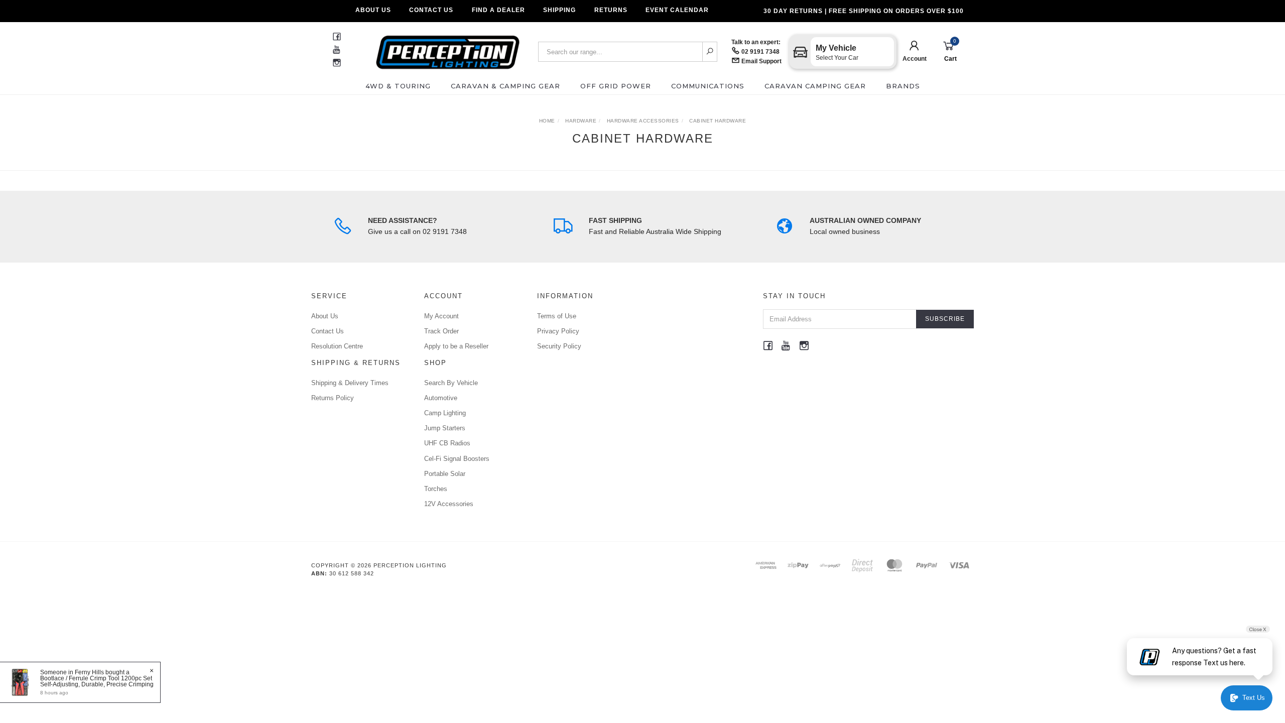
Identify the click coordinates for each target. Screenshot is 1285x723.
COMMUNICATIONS (707, 86)
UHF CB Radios (447, 443)
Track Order (441, 331)
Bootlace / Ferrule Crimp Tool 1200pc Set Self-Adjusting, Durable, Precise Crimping (97, 681)
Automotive (440, 398)
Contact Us (431, 10)
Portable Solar (444, 473)
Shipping (559, 10)
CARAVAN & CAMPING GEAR (505, 86)
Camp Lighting (445, 413)
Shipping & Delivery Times (350, 383)
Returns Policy (332, 398)
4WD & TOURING (398, 86)
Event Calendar (677, 10)
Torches (435, 489)
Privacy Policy (558, 331)
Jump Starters (444, 428)
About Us (373, 10)
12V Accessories (448, 504)
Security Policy (559, 346)
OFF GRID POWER (615, 86)
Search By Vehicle (451, 383)
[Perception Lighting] (448, 49)
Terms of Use (556, 316)
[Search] (710, 52)
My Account (441, 316)
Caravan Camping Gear (815, 86)
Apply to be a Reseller (456, 346)
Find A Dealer (498, 10)
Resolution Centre (337, 346)
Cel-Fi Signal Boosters (456, 458)
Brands (903, 86)
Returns (610, 10)
